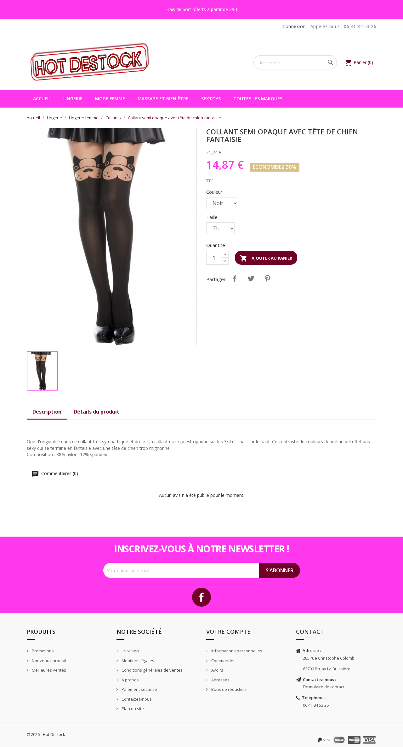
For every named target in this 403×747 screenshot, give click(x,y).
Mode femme (110, 99)
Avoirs (216, 670)
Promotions (42, 651)
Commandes (223, 660)
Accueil (42, 99)
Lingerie (72, 99)
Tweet (251, 278)
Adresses (220, 680)
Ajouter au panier (266, 258)
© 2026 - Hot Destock (46, 734)
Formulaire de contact (323, 687)
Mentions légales (137, 660)
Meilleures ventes (48, 670)
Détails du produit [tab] (96, 411)
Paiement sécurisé (139, 689)
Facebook (201, 597)
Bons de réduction (228, 689)
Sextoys (211, 99)
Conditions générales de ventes (152, 670)
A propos (130, 680)
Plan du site (132, 708)
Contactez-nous (136, 699)
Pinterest (267, 278)
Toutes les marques (257, 99)
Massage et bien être (163, 99)
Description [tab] (46, 411)
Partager (234, 278)
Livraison (130, 651)
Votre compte (228, 631)
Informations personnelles (236, 651)
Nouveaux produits (50, 660)
